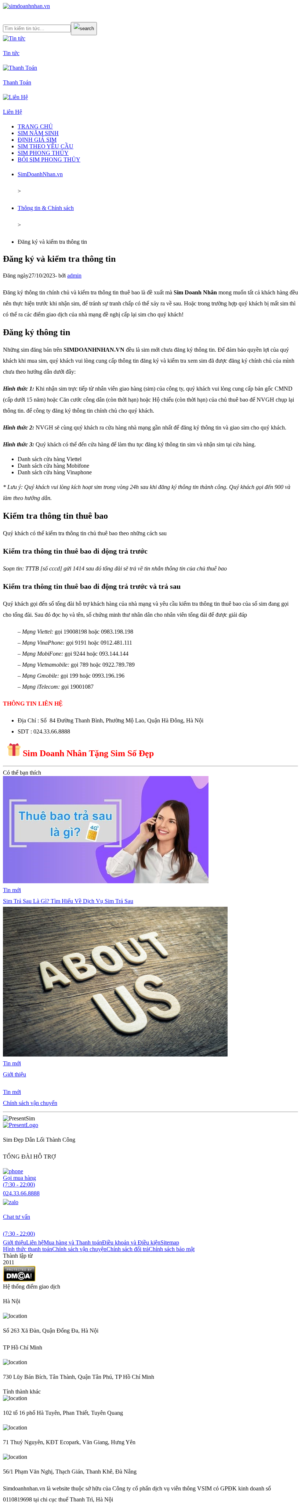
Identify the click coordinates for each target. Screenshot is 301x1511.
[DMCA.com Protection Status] (19, 1280)
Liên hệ (35, 1242)
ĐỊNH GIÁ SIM (37, 140)
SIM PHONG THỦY (43, 153)
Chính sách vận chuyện (79, 1249)
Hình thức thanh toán (27, 1249)
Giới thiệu (14, 1242)
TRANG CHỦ (35, 126)
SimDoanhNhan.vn (40, 174)
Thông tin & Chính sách (46, 208)
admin (74, 275)
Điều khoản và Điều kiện (131, 1242)
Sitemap (169, 1242)
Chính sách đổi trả (127, 1249)
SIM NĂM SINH (38, 133)
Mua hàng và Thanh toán (73, 1242)
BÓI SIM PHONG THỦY (49, 159)
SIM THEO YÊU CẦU (45, 146)
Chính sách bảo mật (172, 1249)
